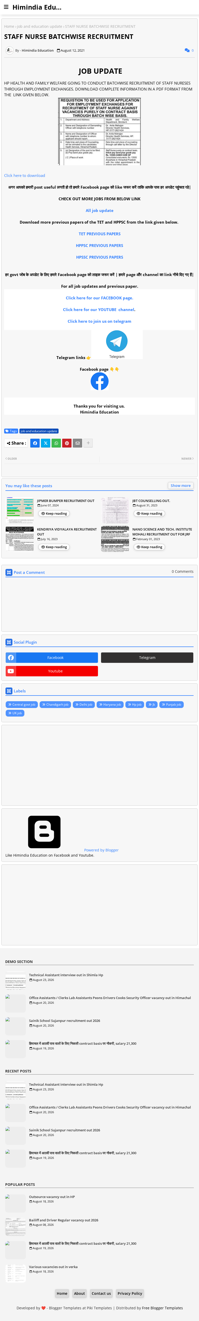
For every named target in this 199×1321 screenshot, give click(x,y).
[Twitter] (45, 443)
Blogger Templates (65, 1307)
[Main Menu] (6, 7)
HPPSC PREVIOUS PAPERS (99, 245)
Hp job (136, 704)
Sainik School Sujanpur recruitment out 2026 (64, 1020)
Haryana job (112, 704)
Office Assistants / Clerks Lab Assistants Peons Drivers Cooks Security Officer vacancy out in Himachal (110, 997)
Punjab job (173, 704)
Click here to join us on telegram (99, 321)
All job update (99, 210)
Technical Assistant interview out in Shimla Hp (66, 975)
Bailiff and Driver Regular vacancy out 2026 (63, 1220)
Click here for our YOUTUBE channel (98, 309)
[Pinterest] (67, 443)
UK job (17, 713)
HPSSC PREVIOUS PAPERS (99, 257)
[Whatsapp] (56, 443)
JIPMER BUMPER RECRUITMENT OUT (65, 500)
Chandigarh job (57, 704)
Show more (181, 485)
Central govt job (23, 704)
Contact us (101, 1293)
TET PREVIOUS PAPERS (99, 233)
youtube (55, 671)
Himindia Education (44, 7)
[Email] (77, 443)
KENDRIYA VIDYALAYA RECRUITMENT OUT (67, 532)
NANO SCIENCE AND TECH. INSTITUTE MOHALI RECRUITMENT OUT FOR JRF (162, 532)
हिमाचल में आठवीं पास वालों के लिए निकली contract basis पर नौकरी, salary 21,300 (82, 1043)
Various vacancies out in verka (53, 1266)
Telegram (147, 657)
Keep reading (56, 513)
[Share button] (88, 443)
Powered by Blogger (101, 850)
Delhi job (86, 704)
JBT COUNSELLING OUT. (151, 500)
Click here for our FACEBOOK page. (99, 297)
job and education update (39, 26)
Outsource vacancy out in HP (52, 1196)
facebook (55, 657)
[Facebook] (35, 443)
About (79, 1293)
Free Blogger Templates (162, 1307)
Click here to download (24, 175)
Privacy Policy (130, 1293)
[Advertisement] (99, 765)
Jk (154, 704)
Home (9, 26)
